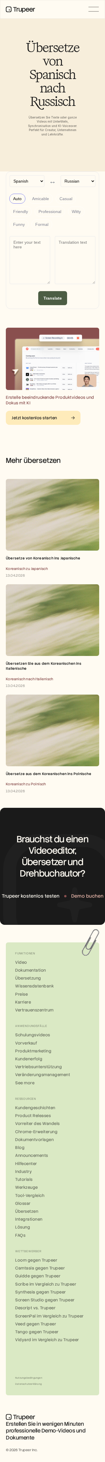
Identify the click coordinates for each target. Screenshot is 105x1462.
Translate (52, 298)
